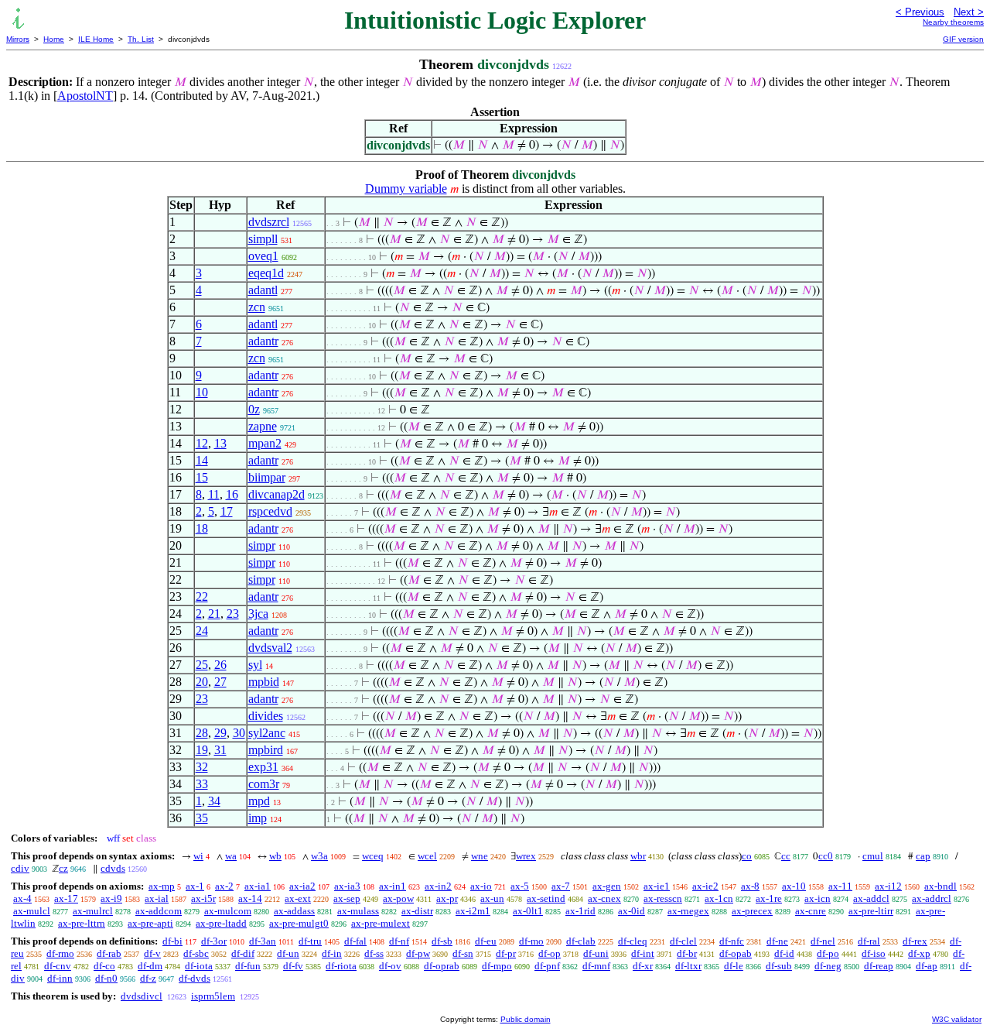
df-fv (293, 966)
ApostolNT (85, 95)
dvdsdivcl (141, 996)
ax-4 (22, 898)
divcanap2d (276, 494)
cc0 (825, 856)
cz (63, 868)
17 (226, 511)
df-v (152, 953)
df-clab (581, 941)
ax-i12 (888, 886)
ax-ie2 (705, 886)
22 (202, 596)
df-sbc (196, 953)
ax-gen (606, 886)
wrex (526, 856)
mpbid (263, 681)
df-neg (828, 966)
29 (220, 732)
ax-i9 (111, 898)
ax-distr (417, 911)
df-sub (779, 966)
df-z (148, 978)
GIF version (963, 39)
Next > (969, 12)
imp (257, 818)
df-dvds (194, 978)
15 (202, 477)
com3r (263, 783)
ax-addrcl (931, 898)
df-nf (399, 941)
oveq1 (263, 255)
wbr (638, 856)
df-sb (442, 941)
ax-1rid (580, 911)
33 (202, 783)
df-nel (823, 941)
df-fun (248, 966)
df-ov (390, 966)
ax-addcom (158, 911)
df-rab (109, 953)
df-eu (486, 941)
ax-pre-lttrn (81, 923)
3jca (258, 613)
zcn (256, 307)
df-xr (643, 966)
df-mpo (497, 966)
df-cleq (632, 941)
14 (202, 460)
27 (220, 681)
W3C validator (956, 1019)
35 (202, 818)
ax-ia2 (302, 886)
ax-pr (447, 898)
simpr (261, 545)
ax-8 (750, 886)
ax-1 (195, 886)
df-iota (199, 966)
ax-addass (294, 911)
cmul (872, 856)
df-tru (310, 941)
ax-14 (250, 898)
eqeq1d (266, 272)
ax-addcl (871, 898)
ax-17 (66, 898)
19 (202, 749)
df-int (642, 953)
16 (232, 494)
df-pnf (547, 966)
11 (214, 494)
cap (923, 856)
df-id (784, 953)
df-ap (926, 966)
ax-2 (224, 886)
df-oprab (441, 966)
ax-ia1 (257, 886)
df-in (332, 953)
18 (202, 528)
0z (254, 409)
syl (255, 664)
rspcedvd (270, 511)
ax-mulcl (31, 911)
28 (202, 732)
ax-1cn (719, 898)
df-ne (777, 941)
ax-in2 (438, 886)
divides (265, 715)
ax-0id (631, 911)
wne (479, 856)
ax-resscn (663, 898)
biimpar (266, 477)
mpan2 (265, 443)
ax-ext (298, 898)
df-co (104, 966)
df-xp (919, 953)
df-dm (150, 966)
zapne (262, 426)
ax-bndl (940, 886)
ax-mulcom (227, 911)
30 (239, 732)
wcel (427, 856)
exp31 (263, 766)
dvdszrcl (268, 221)
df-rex (915, 941)
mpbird (265, 749)
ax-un (492, 898)
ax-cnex (604, 898)
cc (785, 856)
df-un (288, 953)
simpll (263, 238)
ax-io (481, 886)
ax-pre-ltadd (221, 923)
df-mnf (596, 966)
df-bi (172, 941)
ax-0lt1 (528, 911)
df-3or (214, 941)
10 (202, 392)
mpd (259, 800)
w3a (319, 856)
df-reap (878, 966)
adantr (263, 341)
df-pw (418, 953)
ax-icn (817, 898)
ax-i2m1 (473, 911)
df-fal (355, 941)
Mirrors (17, 39)
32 (202, 766)
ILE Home (96, 39)
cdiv (20, 868)
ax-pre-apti (150, 923)
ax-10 (794, 886)
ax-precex (752, 911)
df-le (733, 966)
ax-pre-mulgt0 (299, 923)
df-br (687, 953)
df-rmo (60, 953)
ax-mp (161, 886)
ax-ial (157, 898)
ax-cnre (810, 911)
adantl (263, 290)
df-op (549, 953)
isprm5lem (213, 996)
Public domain (525, 1019)
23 (233, 613)
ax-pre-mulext (380, 923)
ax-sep (346, 898)
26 (220, 664)
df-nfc (731, 941)
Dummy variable (406, 188)
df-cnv (57, 966)
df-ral (869, 941)
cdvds (113, 868)
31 (220, 749)
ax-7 (560, 886)
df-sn (462, 953)
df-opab (735, 953)
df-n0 (106, 978)
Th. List (141, 39)
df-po (828, 953)
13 (220, 443)
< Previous (920, 12)
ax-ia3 (347, 886)
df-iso (874, 953)
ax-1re (769, 898)
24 (202, 630)
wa (231, 856)
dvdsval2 (270, 647)
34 (214, 800)
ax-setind (546, 898)
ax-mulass (358, 911)
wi (198, 856)
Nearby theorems (953, 22)
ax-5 (519, 886)
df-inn (60, 978)
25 (202, 664)
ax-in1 (392, 886)
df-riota (341, 966)
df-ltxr (688, 966)
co (747, 856)
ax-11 (840, 886)
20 (202, 681)
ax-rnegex (688, 911)
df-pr (506, 953)
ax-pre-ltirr (870, 911)
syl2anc (266, 732)
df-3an (262, 941)
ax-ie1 (657, 886)
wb (275, 856)
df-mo (531, 941)
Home (53, 39)
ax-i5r (203, 898)
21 (214, 613)
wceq (373, 856)
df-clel (683, 941)
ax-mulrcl (93, 911)
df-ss (374, 953)
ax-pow (398, 898)
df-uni (596, 953)
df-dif (242, 953)
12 (202, 443)
